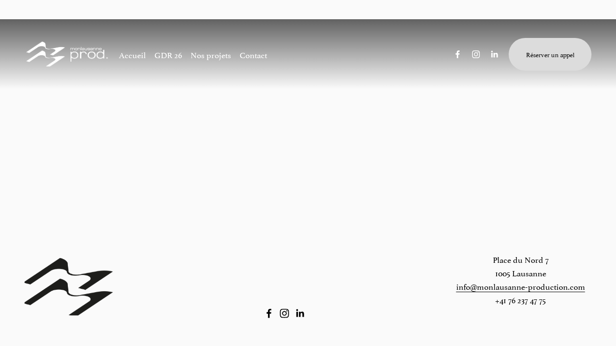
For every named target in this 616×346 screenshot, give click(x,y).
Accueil (132, 54)
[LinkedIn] (494, 54)
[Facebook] (457, 54)
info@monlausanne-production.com (520, 286)
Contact (253, 54)
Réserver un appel (550, 54)
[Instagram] (476, 54)
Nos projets (211, 54)
